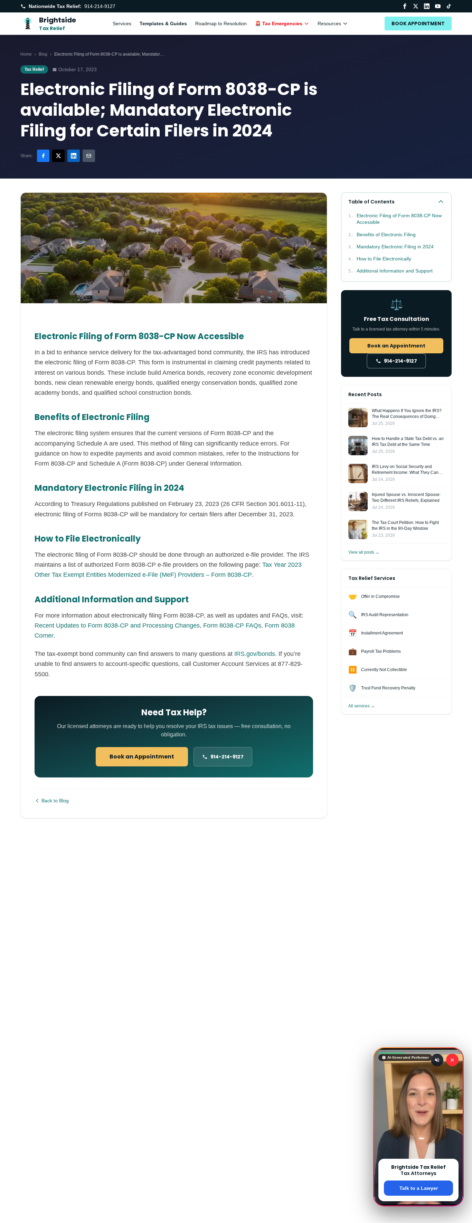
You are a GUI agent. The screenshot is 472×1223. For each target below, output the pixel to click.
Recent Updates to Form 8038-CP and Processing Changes (117, 625)
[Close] (452, 1060)
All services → (361, 706)
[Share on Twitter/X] (58, 156)
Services (122, 23)
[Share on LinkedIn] (73, 156)
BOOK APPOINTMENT (418, 23)
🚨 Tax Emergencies (278, 23)
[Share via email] (89, 156)
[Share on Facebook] (43, 156)
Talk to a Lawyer (418, 1188)
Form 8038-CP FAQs (232, 625)
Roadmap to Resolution (221, 23)
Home (26, 54)
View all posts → (363, 552)
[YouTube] (438, 6)
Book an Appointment (142, 757)
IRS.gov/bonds (254, 653)
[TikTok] (449, 6)
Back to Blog (55, 800)
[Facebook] (404, 6)
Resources (329, 23)
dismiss (419, 1212)
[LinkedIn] (426, 6)
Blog (43, 54)
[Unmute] (437, 1060)
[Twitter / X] (415, 6)
